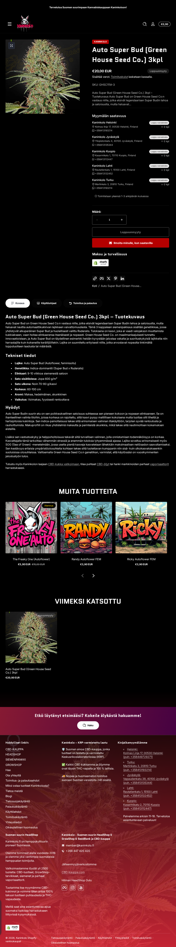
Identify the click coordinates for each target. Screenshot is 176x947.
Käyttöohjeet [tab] (48, 303)
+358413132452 (104, 173)
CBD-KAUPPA (15, 749)
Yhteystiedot (14, 822)
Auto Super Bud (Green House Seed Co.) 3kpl (28, 670)
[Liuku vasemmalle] (82, 576)
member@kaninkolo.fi (80, 845)
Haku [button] (90, 725)
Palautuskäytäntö (17, 806)
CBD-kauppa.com (73, 872)
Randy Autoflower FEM (86, 559)
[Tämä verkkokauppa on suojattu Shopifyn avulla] (100, 265)
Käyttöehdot (13, 811)
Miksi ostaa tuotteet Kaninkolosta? (27, 785)
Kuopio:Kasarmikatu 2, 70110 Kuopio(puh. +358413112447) (141, 804)
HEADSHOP (13, 754)
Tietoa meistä (14, 791)
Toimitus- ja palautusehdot (22, 780)
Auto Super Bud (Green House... (121, 286)
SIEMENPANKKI (16, 759)
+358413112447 (104, 159)
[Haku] (145, 24)
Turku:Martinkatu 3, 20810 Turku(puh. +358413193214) (139, 766)
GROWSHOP (14, 765)
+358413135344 (104, 145)
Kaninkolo (100, 42)
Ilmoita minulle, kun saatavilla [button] (133, 243)
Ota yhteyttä (13, 775)
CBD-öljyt (103, 464)
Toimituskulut (119, 76)
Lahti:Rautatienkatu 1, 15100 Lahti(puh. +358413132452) (140, 791)
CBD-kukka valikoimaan (63, 464)
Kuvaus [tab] (19, 303)
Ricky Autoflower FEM (141, 559)
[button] (145, 24)
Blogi (9, 796)
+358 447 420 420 (78, 851)
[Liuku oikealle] (93, 576)
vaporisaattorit (159, 464)
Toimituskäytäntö (17, 817)
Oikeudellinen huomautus (22, 827)
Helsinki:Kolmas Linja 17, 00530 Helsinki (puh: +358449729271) (143, 753)
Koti (94, 286)
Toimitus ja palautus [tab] (85, 303)
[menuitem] (32, 749)
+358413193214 (103, 130)
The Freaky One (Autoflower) (31, 559)
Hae (8, 770)
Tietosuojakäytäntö (18, 801)
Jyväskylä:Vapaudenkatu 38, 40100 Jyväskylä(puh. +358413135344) (146, 778)
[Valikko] (10, 24)
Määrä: (96, 211)
